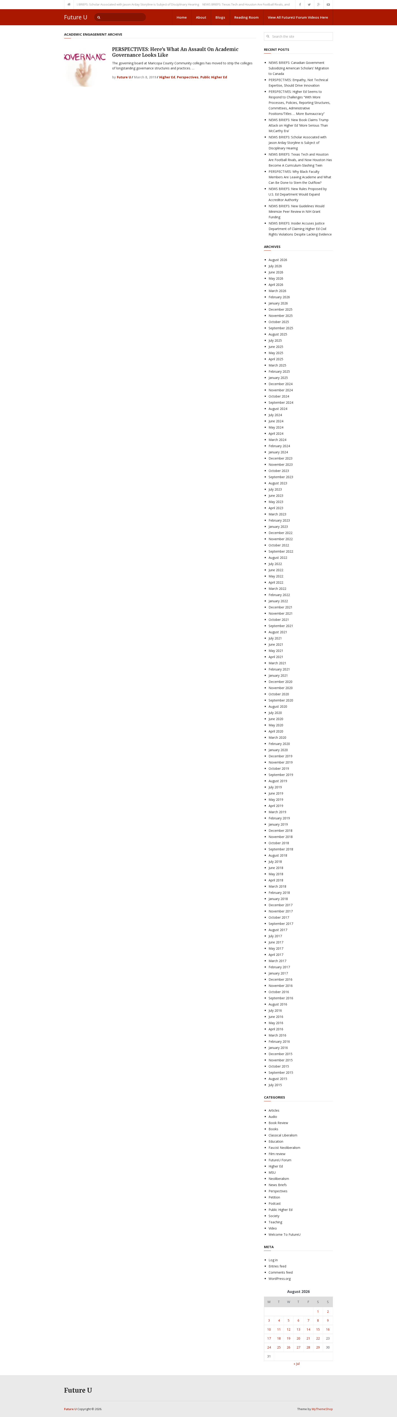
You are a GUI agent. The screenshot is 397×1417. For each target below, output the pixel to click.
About (201, 17)
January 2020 (278, 750)
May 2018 (276, 874)
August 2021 (278, 632)
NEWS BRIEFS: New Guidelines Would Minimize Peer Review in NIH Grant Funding (296, 211)
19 (288, 1338)
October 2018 (279, 843)
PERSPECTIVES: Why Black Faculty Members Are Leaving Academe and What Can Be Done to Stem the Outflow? (300, 177)
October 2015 (279, 1066)
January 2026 (278, 303)
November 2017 (281, 911)
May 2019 (276, 799)
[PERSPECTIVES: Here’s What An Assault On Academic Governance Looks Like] (84, 66)
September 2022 (281, 551)
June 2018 (276, 868)
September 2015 (281, 1072)
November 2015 (281, 1060)
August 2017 (278, 930)
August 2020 (278, 706)
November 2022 (281, 539)
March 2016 (277, 1035)
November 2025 (281, 315)
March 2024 (277, 439)
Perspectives (187, 77)
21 (308, 1338)
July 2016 (275, 1010)
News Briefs (278, 1185)
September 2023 (281, 477)
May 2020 (276, 725)
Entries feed (277, 1266)
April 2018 (276, 880)
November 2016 (281, 985)
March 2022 (277, 588)
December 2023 (280, 458)
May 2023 (276, 502)
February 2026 (279, 297)
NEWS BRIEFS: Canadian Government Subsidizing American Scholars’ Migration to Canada (299, 68)
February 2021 (279, 669)
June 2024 (276, 421)
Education (276, 1141)
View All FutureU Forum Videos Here (298, 17)
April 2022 (276, 582)
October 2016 (279, 992)
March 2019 (277, 812)
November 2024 (281, 390)
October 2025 (279, 322)
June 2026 (276, 272)
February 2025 (279, 371)
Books (273, 1129)
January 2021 (278, 675)
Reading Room (246, 17)
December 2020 (280, 681)
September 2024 (281, 402)
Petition (274, 1197)
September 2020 (281, 700)
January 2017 (278, 973)
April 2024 (276, 433)
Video (273, 1228)
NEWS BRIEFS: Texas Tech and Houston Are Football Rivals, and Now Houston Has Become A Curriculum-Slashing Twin (267, 4)
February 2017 (279, 967)
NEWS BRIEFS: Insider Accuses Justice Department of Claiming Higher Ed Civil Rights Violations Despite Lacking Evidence (300, 228)
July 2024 (275, 415)
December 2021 (280, 607)
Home (182, 17)
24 (269, 1347)
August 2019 (278, 781)
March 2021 (277, 663)
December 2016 (280, 979)
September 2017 (281, 923)
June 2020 (276, 719)
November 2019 (281, 762)
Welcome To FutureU (285, 1234)
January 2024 (278, 452)
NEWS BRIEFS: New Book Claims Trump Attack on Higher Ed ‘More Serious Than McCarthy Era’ (299, 125)
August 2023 (278, 483)
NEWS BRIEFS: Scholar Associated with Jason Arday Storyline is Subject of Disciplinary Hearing (117, 4)
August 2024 (278, 408)
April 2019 (276, 806)
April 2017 (276, 954)
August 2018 (278, 855)
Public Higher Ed (213, 77)
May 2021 (276, 650)
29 (318, 1347)
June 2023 (276, 495)
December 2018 (280, 830)
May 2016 (276, 1023)
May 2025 (276, 353)
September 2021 (281, 626)
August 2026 (278, 260)
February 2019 (279, 818)
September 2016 (281, 998)
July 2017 (275, 936)
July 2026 (275, 266)
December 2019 (280, 756)
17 (269, 1338)
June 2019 (276, 793)
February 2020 (279, 743)
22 (318, 1338)
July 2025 (275, 340)
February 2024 (279, 446)
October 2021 (279, 619)
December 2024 (280, 384)
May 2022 (276, 576)
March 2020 (277, 737)
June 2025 (276, 346)
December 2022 (280, 533)
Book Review (278, 1123)
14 (308, 1329)
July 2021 (275, 638)
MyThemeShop (322, 1409)
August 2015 (278, 1078)
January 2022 (278, 601)
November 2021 (281, 613)
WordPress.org (280, 1278)
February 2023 (279, 520)
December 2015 (280, 1054)
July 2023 (275, 489)
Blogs (220, 17)
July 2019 (275, 787)
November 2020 (281, 688)
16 (328, 1329)
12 (288, 1329)
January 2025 (278, 377)
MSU (272, 1172)
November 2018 (281, 837)
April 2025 (276, 359)
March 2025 (277, 365)
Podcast (275, 1203)
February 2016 (279, 1041)
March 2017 (277, 961)
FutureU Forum (280, 1160)
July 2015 (275, 1085)
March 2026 (277, 291)
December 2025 (280, 309)
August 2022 (278, 557)
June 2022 (276, 570)
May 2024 (276, 427)
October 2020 (279, 694)
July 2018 (275, 861)
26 (288, 1347)
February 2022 (279, 595)
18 (279, 1338)
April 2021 (276, 657)
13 (298, 1329)
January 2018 (278, 899)
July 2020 (275, 712)
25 (279, 1347)
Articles (274, 1110)
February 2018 (279, 892)
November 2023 (281, 464)
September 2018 (281, 849)
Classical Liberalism (283, 1135)
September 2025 (281, 328)
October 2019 (279, 768)
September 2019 (281, 774)
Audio (273, 1116)
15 (318, 1329)
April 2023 (276, 508)
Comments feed (281, 1272)
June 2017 (276, 942)
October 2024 (279, 396)
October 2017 (279, 917)
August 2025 (278, 334)
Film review (277, 1154)
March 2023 (277, 514)
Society (274, 1216)
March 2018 (277, 886)
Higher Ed (167, 77)
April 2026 (276, 284)
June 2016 (276, 1016)
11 (279, 1329)
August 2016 (278, 1004)
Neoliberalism (279, 1178)
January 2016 (278, 1047)
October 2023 (279, 471)
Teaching (275, 1222)
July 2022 (275, 564)
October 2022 (279, 545)
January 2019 (278, 824)
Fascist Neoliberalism (284, 1147)
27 (298, 1347)
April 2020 (276, 731)
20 (298, 1338)
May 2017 (276, 948)
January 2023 (278, 526)
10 (269, 1329)
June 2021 (276, 644)
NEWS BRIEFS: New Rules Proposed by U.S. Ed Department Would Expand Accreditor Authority (298, 194)
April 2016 (276, 1029)
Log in (273, 1260)
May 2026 (276, 278)
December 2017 (280, 905)
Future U (75, 17)
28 (308, 1347)
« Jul (297, 1363)
